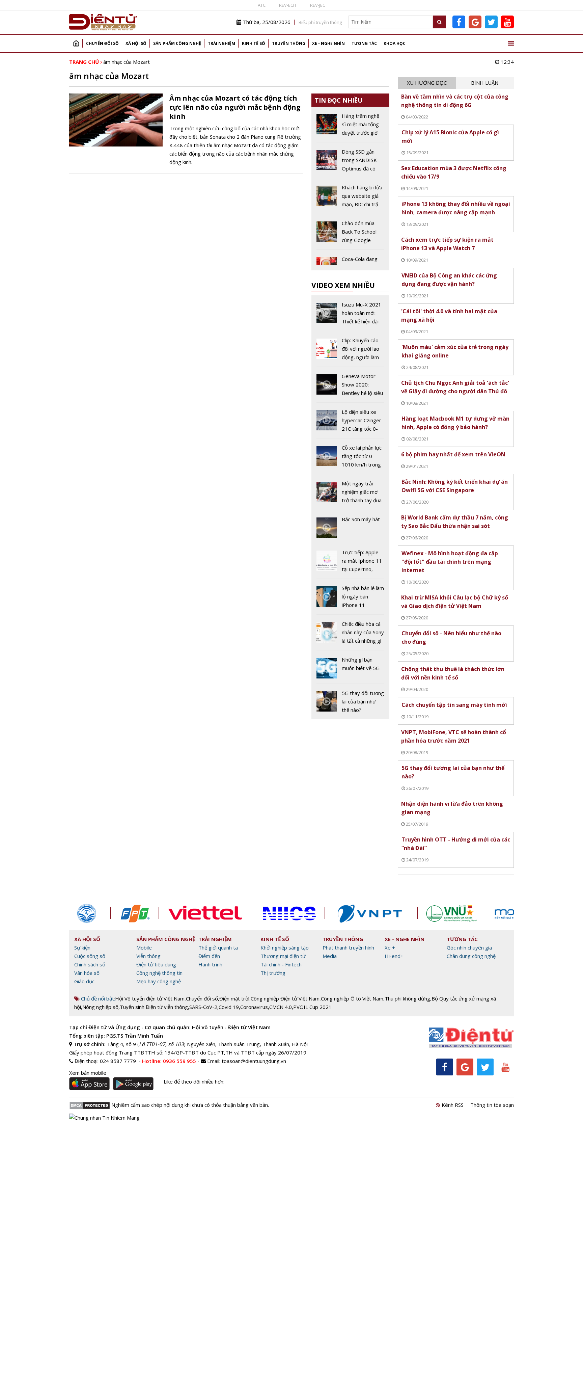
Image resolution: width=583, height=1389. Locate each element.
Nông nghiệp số (100, 1007)
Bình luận (484, 82)
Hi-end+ (394, 956)
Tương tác (364, 43)
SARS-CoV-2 (203, 1007)
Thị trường (272, 972)
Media (330, 956)
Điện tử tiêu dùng (156, 964)
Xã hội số (136, 43)
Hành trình (210, 964)
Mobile (144, 947)
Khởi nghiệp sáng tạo (284, 947)
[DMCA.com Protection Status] (89, 1104)
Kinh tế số (253, 43)
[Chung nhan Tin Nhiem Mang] (104, 1117)
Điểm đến (209, 956)
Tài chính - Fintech (281, 964)
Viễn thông (148, 956)
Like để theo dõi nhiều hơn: (194, 1081)
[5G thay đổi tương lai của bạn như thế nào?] (350, 701)
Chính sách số (89, 964)
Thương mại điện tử (283, 956)
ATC (262, 5)
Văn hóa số (87, 972)
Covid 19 (229, 1007)
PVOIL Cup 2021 (312, 1007)
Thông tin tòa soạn (492, 1104)
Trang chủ (76, 43)
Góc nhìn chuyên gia (469, 947)
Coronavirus (254, 1007)
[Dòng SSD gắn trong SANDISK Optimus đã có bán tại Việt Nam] (350, 163)
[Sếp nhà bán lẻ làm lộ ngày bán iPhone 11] (350, 599)
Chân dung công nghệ (471, 956)
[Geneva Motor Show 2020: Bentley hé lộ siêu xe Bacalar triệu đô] (350, 387)
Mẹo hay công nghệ (158, 981)
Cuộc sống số (89, 956)
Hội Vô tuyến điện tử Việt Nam (150, 998)
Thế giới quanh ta (218, 947)
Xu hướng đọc (427, 82)
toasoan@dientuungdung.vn (254, 1061)
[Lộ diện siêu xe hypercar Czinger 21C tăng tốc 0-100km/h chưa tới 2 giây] (350, 423)
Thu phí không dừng (407, 998)
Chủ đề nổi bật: (97, 998)
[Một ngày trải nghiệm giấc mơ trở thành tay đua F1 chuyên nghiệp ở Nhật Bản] (350, 494)
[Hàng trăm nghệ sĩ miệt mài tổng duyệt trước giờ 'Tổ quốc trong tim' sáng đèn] (350, 127)
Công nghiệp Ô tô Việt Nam (352, 998)
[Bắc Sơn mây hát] (350, 529)
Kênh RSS (452, 1104)
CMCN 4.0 (280, 1007)
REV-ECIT (288, 5)
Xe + (390, 947)
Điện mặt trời (234, 998)
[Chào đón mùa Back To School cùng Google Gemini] (350, 234)
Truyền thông (288, 43)
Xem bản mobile (87, 1072)
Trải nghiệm (221, 43)
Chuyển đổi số (102, 43)
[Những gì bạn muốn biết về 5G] (350, 669)
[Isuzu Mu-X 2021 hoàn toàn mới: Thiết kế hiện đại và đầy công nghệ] (350, 315)
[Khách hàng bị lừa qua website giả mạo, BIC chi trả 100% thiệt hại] (350, 198)
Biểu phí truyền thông (320, 22)
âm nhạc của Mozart (126, 61)
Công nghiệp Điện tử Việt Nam (285, 998)
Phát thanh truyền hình (348, 947)
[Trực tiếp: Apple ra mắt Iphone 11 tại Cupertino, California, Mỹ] (350, 563)
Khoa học (395, 43)
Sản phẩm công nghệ (177, 43)
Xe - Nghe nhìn (328, 43)
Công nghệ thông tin (159, 972)
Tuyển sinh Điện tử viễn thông (154, 1007)
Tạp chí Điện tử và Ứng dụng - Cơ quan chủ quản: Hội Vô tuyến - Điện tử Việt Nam (170, 1027)
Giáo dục (84, 981)
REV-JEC (317, 5)
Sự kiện (82, 947)
